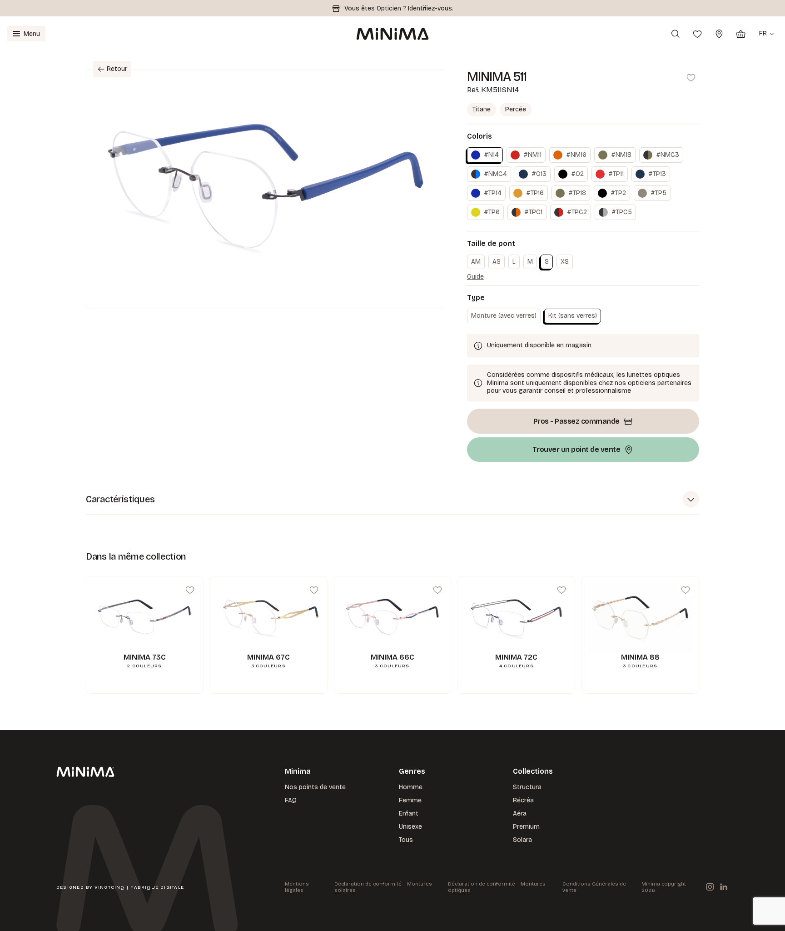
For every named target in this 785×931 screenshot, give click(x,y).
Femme (410, 800)
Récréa (523, 800)
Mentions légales (297, 887)
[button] (392, 499)
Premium (526, 827)
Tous (406, 840)
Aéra (520, 813)
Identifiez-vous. (430, 8)
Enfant (408, 813)
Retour (117, 69)
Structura (527, 787)
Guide (475, 276)
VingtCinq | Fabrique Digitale (139, 887)
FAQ (291, 800)
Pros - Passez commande (576, 421)
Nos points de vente (315, 787)
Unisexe (410, 827)
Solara (522, 840)
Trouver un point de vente (576, 449)
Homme (410, 787)
